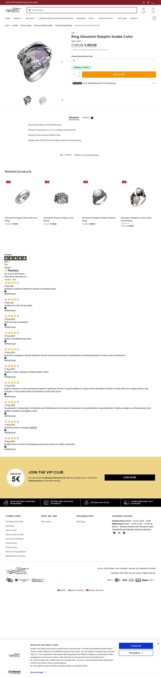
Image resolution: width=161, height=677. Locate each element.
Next (14, 280)
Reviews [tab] (87, 117)
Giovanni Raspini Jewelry (43, 25)
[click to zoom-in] (35, 62)
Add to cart (119, 74)
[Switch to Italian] (148, 2)
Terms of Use (11, 530)
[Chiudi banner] (158, 643)
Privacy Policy (11, 547)
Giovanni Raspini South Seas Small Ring (136, 219)
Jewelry (15, 25)
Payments (9, 526)
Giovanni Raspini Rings (63, 25)
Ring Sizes (81, 522)
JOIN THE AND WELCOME (21, 2)
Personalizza (134, 653)
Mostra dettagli (36, 672)
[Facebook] (114, 533)
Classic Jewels (25, 25)
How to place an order (14, 534)
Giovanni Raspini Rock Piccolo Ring (21, 219)
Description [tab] (74, 117)
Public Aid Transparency (15, 552)
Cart (153, 12)
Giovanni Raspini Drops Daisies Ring (98, 219)
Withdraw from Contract (15, 556)
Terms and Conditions (14, 539)
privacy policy (65, 666)
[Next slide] (61, 62)
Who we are (46, 522)
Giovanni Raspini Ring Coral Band (58, 219)
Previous (8, 280)
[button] (154, 18)
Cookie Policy (11, 543)
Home (7, 25)
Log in (143, 12)
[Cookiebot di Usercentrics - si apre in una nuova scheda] (14, 672)
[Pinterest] (124, 533)
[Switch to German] (153, 2)
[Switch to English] (143, 2)
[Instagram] (119, 533)
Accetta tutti (136, 646)
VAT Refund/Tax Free (14, 522)
